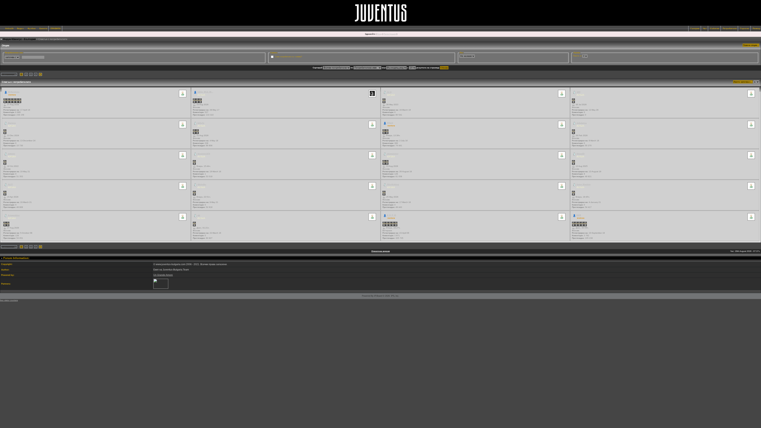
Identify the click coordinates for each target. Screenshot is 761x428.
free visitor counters (9, 300)
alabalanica (581, 123)
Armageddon (14, 215)
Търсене (744, 28)
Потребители (730, 28)
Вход (379, 34)
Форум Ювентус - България (19, 39)
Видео (20, 28)
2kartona (12, 123)
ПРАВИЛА (56, 28)
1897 (578, 92)
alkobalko (201, 185)
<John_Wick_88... (205, 92)
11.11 (389, 92)
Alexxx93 (580, 154)
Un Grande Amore (163, 275)
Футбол (32, 28)
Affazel (390, 123)
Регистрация (390, 34)
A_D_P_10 (391, 215)
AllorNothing (393, 185)
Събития (714, 28)
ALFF (10, 185)
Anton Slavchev (583, 185)
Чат (705, 28)
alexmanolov (392, 154)
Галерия (695, 28)
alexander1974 (203, 154)
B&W (578, 215)
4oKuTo (200, 123)
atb (198, 215)
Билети (43, 28)
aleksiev (11, 154)
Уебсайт (9, 28)
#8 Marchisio (13, 92)
